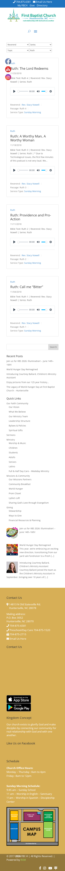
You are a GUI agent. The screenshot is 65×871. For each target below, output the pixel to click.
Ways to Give (15, 515)
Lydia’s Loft (14, 498)
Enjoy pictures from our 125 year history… (27, 382)
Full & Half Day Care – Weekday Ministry (29, 471)
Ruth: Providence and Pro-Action (30, 217)
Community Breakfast (20, 484)
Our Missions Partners (20, 479)
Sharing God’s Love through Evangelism (29, 502)
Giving (9, 507)
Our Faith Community (17, 403)
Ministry (10, 439)
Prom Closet (15, 493)
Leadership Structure (19, 420)
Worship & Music (17, 443)
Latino (12, 466)
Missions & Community (18, 475)
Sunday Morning (32, 112)
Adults (12, 457)
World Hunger (16, 488)
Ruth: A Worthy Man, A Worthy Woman (28, 138)
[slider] (23, 91)
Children (13, 447)
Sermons (10, 435)
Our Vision (14, 407)
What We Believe (17, 411)
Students (13, 452)
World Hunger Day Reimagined (22, 369)
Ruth (12, 63)
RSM (23, 859)
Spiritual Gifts (16, 430)
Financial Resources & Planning (25, 520)
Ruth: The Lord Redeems (29, 68)
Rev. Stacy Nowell (30, 104)
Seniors (12, 461)
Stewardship (15, 510)
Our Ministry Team (18, 416)
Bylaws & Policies (17, 425)
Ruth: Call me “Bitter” (26, 286)
